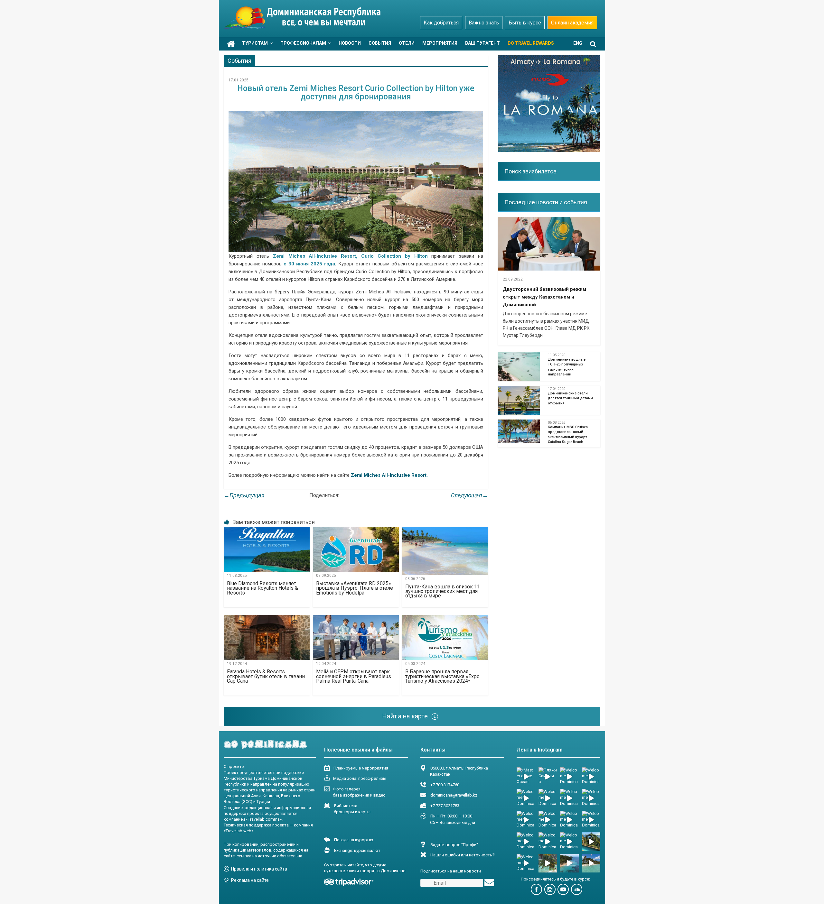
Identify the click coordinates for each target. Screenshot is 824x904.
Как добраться (441, 23)
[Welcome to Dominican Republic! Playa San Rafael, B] (591, 776)
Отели (407, 43)
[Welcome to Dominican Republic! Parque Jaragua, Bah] (591, 798)
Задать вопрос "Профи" (454, 844)
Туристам (255, 43)
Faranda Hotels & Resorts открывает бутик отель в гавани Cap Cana (266, 676)
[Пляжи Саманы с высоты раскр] (547, 776)
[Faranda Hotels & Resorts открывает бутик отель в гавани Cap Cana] (267, 618)
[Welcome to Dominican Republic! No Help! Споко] (569, 820)
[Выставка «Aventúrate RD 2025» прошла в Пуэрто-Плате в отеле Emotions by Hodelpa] (356, 530)
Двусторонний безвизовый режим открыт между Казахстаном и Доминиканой (544, 297)
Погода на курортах (353, 839)
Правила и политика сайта (259, 869)
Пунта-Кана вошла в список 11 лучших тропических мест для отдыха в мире (442, 591)
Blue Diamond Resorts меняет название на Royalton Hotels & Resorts (262, 588)
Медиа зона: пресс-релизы (359, 778)
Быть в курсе (525, 23)
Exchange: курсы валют (357, 850)
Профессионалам (303, 43)
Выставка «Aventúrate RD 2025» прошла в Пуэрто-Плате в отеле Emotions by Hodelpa (354, 588)
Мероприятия (439, 43)
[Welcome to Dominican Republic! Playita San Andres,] (569, 776)
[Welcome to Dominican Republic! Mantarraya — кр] (526, 820)
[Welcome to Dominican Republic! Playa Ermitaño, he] (547, 863)
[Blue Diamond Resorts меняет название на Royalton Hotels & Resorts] (267, 530)
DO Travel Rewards (531, 43)
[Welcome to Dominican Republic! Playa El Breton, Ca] (547, 841)
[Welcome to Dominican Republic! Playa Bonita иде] (569, 841)
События (380, 43)
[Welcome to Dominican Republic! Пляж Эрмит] (569, 863)
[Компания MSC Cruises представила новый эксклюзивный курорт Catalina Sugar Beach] (519, 422)
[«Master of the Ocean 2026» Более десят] (526, 776)
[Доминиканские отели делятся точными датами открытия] (519, 388)
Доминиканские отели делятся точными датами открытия (570, 398)
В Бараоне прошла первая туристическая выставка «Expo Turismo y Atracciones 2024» (442, 676)
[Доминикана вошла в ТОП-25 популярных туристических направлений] (519, 354)
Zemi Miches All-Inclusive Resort (388, 475)
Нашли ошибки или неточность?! (462, 855)
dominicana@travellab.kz (453, 795)
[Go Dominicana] (231, 43)
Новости (350, 43)
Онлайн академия (572, 23)
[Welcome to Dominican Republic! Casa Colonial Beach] (591, 820)
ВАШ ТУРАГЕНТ (482, 43)
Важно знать (484, 23)
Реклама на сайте (250, 880)
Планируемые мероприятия (359, 768)
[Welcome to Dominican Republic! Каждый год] (526, 863)
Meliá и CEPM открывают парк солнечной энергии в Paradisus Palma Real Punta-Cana (353, 676)
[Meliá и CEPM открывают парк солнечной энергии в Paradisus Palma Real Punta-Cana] (356, 618)
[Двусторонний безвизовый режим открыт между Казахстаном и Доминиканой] (549, 219)
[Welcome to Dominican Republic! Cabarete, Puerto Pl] (569, 798)
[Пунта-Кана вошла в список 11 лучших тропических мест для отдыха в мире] (445, 530)
